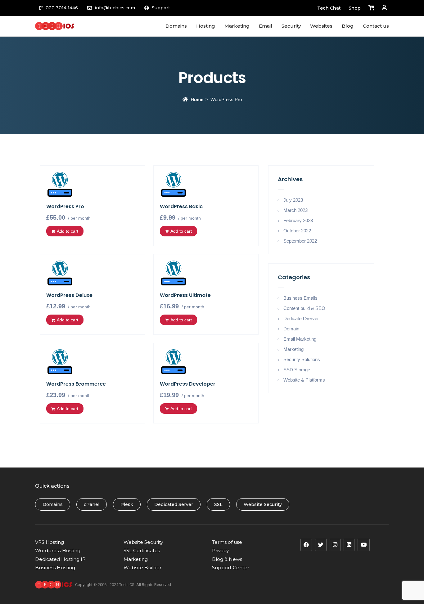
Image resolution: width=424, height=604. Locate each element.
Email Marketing (299, 339)
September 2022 (300, 241)
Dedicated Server (301, 318)
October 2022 (297, 230)
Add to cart (67, 231)
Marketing (293, 349)
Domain (291, 328)
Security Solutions (301, 359)
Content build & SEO (304, 308)
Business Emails (300, 298)
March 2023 (295, 210)
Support (161, 8)
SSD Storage (296, 369)
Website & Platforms (304, 380)
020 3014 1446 (62, 8)
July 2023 (293, 200)
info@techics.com (115, 8)
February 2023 (298, 220)
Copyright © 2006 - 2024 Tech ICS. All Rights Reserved (123, 584)
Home (197, 99)
